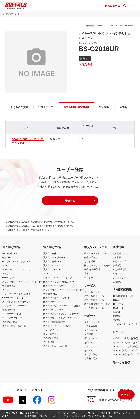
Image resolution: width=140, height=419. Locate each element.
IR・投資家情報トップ (123, 295)
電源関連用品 (8, 309)
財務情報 (117, 315)
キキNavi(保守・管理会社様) (126, 354)
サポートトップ (92, 322)
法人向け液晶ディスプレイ (56, 297)
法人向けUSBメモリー (54, 285)
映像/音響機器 (9, 285)
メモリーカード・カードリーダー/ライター (22, 281)
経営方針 (117, 311)
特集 (86, 273)
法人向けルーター (52, 265)
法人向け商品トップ (53, 253)
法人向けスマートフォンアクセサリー (61, 313)
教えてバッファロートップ (97, 253)
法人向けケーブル (52, 301)
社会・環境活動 (120, 269)
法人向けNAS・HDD (53, 269)
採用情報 (117, 281)
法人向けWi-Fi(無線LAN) (55, 257)
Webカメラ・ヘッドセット (15, 297)
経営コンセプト (120, 261)
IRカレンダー (119, 307)
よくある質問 (90, 326)
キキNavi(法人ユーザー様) (125, 350)
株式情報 (117, 319)
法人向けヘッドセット (54, 309)
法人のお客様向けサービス (97, 303)
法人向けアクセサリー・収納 (57, 325)
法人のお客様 (121, 362)
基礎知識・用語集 (92, 269)
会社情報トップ (120, 253)
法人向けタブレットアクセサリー (59, 317)
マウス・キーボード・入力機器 (16, 293)
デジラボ (88, 277)
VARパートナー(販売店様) (125, 346)
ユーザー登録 (90, 354)
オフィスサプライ (52, 333)
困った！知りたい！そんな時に (98, 265)
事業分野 (117, 265)
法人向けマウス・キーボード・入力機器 (61, 305)
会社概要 (117, 257)
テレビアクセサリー (12, 317)
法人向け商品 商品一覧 (55, 346)
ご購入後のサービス (94, 299)
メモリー (6, 273)
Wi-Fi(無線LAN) (10, 253)
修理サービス (90, 338)
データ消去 (48, 342)
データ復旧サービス (94, 307)
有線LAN (6, 257)
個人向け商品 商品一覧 (14, 325)
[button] (70, 200)
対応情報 (88, 334)
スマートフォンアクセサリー (16, 301)
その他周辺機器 (10, 321)
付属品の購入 (90, 358)
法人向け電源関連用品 (54, 321)
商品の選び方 (90, 257)
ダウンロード (90, 330)
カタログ (88, 346)
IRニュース (118, 299)
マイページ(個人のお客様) (125, 338)
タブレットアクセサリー (14, 305)
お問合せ (88, 342)
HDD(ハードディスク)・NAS (16, 261)
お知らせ (88, 350)
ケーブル (6, 289)
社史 (115, 273)
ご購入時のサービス (94, 295)
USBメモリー (8, 277)
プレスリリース (120, 277)
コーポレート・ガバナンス (125, 324)
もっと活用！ (90, 261)
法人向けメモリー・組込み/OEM (58, 281)
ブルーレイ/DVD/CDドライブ (16, 269)
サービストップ (92, 291)
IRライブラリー (120, 303)
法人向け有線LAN (52, 261)
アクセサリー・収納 (11, 313)
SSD (4, 265)
